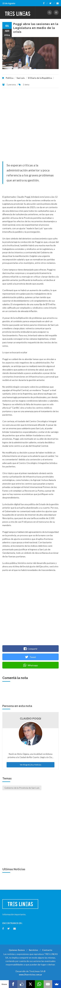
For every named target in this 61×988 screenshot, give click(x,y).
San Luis (21, 78)
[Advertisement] (30, 126)
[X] (30, 984)
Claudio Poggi (30, 718)
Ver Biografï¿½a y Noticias (30, 764)
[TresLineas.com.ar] (17, 12)
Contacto (47, 950)
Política (9, 78)
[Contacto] (57, 3)
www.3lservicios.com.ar (30, 974)
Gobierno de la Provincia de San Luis (21, 787)
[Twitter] (51, 3)
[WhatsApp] (39, 984)
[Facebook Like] (21, 984)
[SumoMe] (56, 984)
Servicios (33, 950)
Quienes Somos (17, 950)
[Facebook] (45, 3)
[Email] (48, 984)
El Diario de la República (40, 78)
